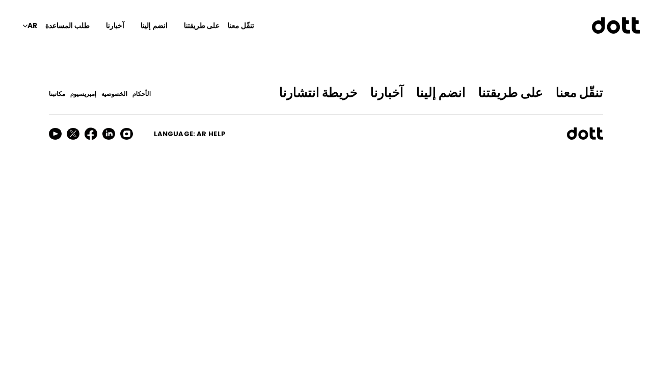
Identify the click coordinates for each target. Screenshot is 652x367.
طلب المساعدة (67, 25)
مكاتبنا (57, 93)
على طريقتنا (202, 25)
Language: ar (180, 133)
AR (32, 25)
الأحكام (141, 93)
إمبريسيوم (83, 93)
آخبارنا (115, 25)
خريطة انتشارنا (318, 92)
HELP (216, 134)
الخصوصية (114, 93)
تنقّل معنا (241, 25)
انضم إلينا (154, 25)
